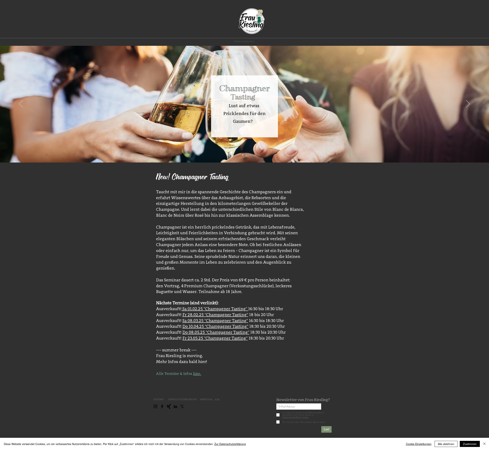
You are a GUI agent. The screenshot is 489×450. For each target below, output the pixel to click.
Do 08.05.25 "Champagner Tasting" (215, 332)
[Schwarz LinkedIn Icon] (175, 406)
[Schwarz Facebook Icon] (162, 406)
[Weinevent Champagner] (242, 154)
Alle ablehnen (446, 444)
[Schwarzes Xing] (168, 406)
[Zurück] (21, 104)
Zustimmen (470, 444)
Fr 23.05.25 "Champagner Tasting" (215, 338)
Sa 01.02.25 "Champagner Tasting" (214, 308)
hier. (197, 373)
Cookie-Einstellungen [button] (419, 444)
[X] (182, 406)
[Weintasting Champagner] (246, 154)
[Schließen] (484, 444)
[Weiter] (468, 104)
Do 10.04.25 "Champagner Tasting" (215, 326)
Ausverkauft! (168, 308)
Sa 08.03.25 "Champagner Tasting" (215, 320)
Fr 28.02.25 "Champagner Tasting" (215, 314)
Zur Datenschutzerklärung (230, 444)
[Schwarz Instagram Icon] (155, 406)
